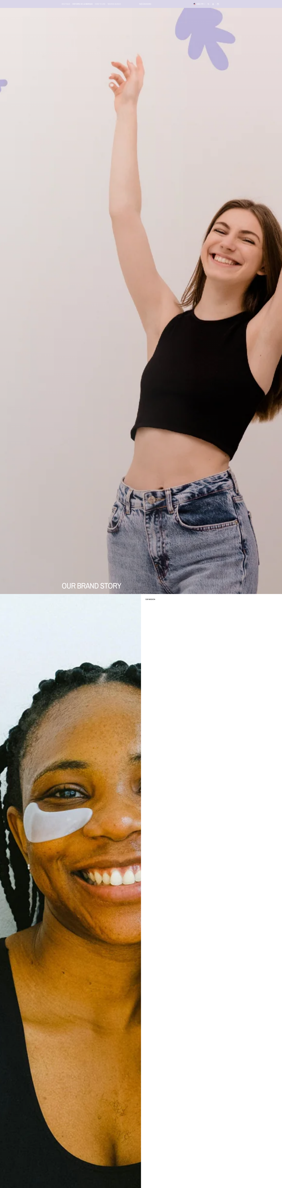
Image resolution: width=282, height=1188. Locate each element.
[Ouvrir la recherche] (208, 4)
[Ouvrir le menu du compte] (213, 4)
